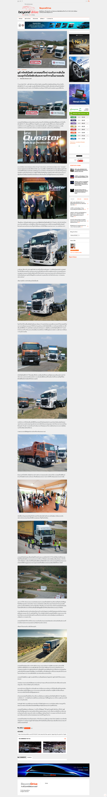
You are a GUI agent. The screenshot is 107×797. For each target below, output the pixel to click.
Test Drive (28, 18)
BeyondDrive (45, 8)
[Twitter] (20, 1)
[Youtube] (18, 1)
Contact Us (50, 18)
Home (21, 18)
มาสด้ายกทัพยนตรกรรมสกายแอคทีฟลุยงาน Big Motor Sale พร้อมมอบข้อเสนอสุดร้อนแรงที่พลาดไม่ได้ (30, 749)
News (42, 18)
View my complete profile (76, 252)
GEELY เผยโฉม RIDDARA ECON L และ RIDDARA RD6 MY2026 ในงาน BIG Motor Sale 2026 (81, 170)
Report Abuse (73, 257)
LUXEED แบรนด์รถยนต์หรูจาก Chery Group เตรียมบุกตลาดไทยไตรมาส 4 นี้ (81, 177)
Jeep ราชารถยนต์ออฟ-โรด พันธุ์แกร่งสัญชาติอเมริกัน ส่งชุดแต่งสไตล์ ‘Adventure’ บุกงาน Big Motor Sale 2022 (54, 749)
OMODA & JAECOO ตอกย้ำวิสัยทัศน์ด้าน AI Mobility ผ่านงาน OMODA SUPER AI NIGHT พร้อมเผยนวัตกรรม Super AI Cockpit (81, 183)
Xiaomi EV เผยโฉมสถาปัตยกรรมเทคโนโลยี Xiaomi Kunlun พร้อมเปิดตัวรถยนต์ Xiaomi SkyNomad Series (81, 191)
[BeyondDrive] (28, 16)
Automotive (24, 69)
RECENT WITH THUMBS (75, 165)
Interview (35, 18)
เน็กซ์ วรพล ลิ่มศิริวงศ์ (74, 250)
